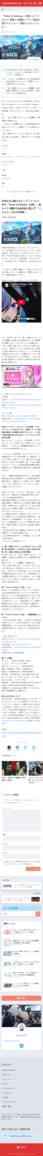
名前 (4, 835)
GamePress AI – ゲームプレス (22, 3)
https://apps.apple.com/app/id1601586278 (22, 416)
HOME (22, 1147)
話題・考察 (9, 1106)
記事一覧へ (21, 998)
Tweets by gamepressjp (11, 1041)
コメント (7, 808)
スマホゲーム (9, 1093)
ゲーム (14, 756)
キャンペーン (10, 1079)
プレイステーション (11, 1102)
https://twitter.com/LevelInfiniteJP (14, 721)
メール (5, 844)
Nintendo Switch (11, 1070)
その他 (7, 1097)
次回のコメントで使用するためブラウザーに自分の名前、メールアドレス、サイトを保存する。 (22, 863)
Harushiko (21, 1035)
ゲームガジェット (11, 1088)
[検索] (38, 913)
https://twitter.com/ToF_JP (21, 644)
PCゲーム (8, 1075)
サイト (5, 853)
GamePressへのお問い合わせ (20, 1136)
